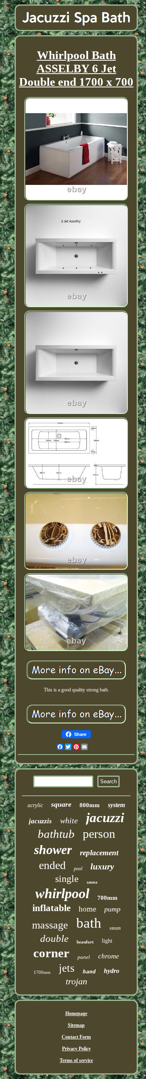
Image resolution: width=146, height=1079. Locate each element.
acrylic (35, 805)
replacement (99, 852)
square (61, 804)
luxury (102, 866)
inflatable (51, 908)
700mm (107, 898)
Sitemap (76, 1025)
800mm (89, 805)
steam (115, 928)
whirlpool (62, 893)
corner (51, 953)
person (99, 833)
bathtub (56, 833)
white (69, 820)
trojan (76, 981)
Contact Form (76, 1037)
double (54, 938)
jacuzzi (105, 817)
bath (88, 923)
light (107, 941)
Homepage (76, 1013)
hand (89, 972)
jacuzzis (40, 821)
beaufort (85, 941)
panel (83, 957)
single (67, 878)
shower (53, 849)
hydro (111, 970)
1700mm (42, 972)
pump (112, 909)
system (116, 804)
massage (50, 925)
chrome (108, 956)
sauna (92, 882)
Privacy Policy (76, 1048)
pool (78, 868)
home (87, 909)
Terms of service (76, 1060)
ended (52, 865)
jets (67, 968)
